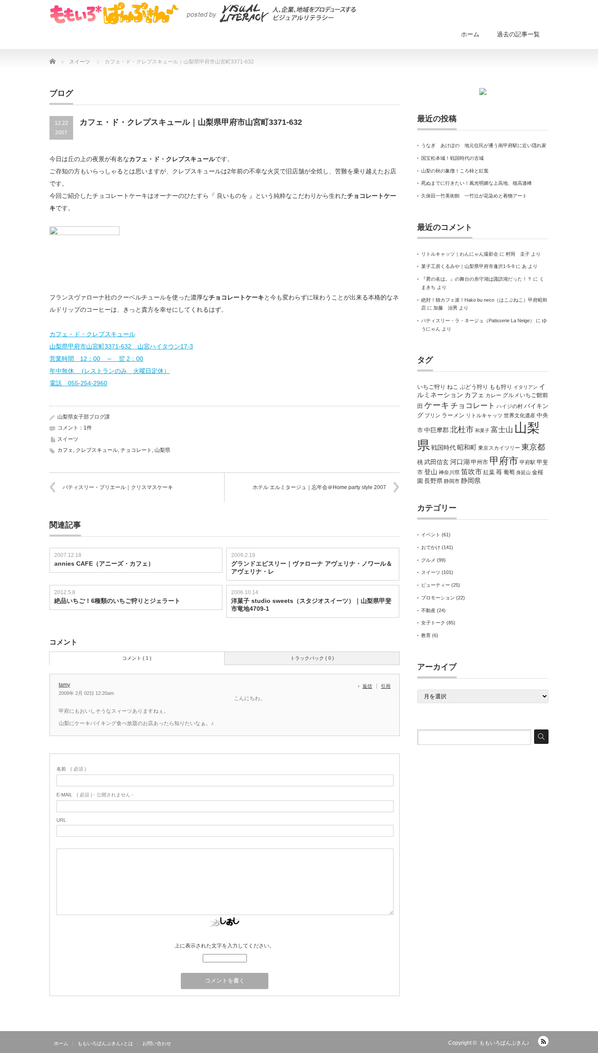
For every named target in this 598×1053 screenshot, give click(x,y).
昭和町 (467, 447)
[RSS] (543, 1041)
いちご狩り (431, 387)
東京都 (533, 447)
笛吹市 (471, 471)
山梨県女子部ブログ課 (83, 417)
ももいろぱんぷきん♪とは (105, 1043)
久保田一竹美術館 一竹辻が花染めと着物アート (474, 195)
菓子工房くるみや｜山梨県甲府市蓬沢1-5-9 (467, 266)
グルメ (428, 560)
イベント (430, 534)
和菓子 (482, 430)
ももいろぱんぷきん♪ (504, 1043)
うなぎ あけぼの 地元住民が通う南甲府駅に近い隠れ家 (483, 145)
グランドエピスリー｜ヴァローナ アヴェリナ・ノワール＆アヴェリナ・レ (311, 567)
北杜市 (462, 429)
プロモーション (438, 597)
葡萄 (509, 472)
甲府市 (503, 460)
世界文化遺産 (519, 415)
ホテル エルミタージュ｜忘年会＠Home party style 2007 (319, 487)
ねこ (452, 387)
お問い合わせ (156, 1043)
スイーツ (67, 439)
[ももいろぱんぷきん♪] (202, 13)
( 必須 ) (71, 768)
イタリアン (526, 387)
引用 (385, 686)
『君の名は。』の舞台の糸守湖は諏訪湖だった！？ (476, 279)
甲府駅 (527, 462)
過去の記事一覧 (518, 34)
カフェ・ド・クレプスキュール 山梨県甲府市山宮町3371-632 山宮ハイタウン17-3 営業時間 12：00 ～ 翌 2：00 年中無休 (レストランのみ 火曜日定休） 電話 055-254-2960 (121, 359)
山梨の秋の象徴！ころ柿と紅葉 (455, 170)
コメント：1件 (74, 428)
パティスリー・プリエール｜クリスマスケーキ (118, 487)
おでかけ (430, 547)
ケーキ (436, 405)
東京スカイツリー (499, 448)
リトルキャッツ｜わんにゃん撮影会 (459, 254)
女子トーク (433, 622)
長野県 (433, 480)
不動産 (428, 610)
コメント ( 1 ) (136, 658)
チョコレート (136, 450)
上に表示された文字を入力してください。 (224, 946)
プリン (432, 415)
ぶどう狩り (474, 387)
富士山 (502, 429)
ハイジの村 (509, 406)
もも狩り (500, 387)
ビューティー (435, 585)
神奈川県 (449, 472)
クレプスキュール (97, 450)
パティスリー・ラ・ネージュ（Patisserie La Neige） (478, 320)
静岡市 (452, 481)
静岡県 (471, 480)
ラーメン (453, 415)
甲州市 (479, 462)
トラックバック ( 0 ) (312, 658)
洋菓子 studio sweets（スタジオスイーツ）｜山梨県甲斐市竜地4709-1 (311, 604)
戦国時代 (443, 447)
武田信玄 (436, 461)
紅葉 (489, 472)
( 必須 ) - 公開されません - (95, 794)
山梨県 (162, 450)
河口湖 (460, 461)
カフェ (65, 450)
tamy (64, 685)
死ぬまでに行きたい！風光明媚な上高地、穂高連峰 (476, 183)
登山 (430, 471)
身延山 (523, 472)
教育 (426, 635)
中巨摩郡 (436, 429)
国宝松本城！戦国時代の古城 (452, 158)
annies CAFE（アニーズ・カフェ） (104, 563)
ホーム (470, 34)
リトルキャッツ (484, 415)
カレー (493, 395)
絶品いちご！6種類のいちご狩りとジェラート (117, 600)
